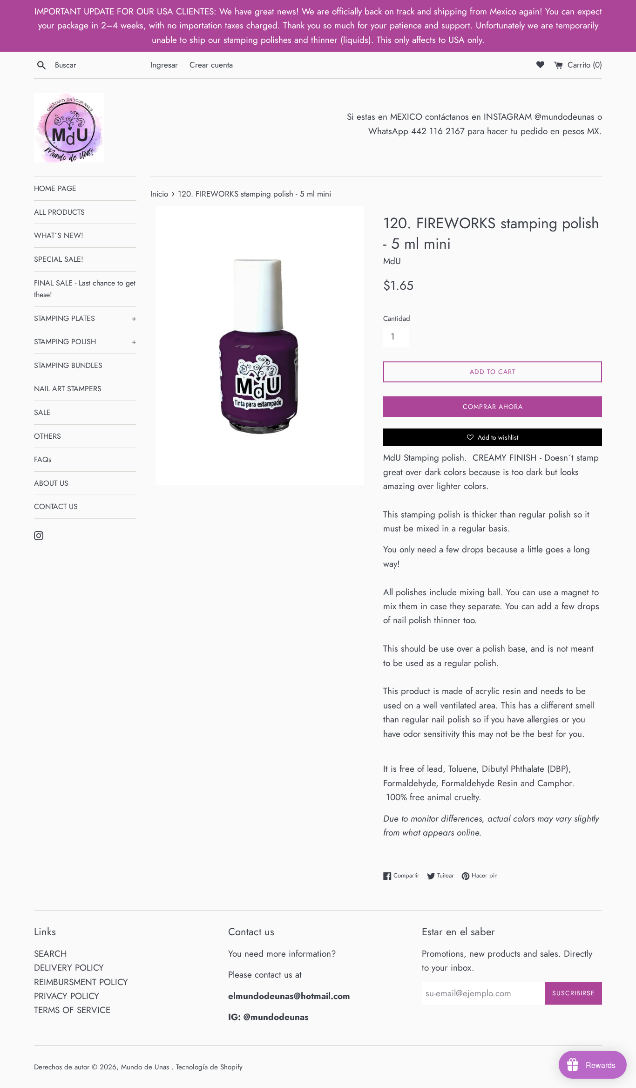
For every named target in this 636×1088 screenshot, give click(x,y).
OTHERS (47, 436)
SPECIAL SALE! (58, 259)
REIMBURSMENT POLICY (81, 982)
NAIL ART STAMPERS (67, 388)
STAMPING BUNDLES (68, 365)
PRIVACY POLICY (66, 996)
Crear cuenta (211, 64)
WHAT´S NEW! (58, 235)
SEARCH (50, 953)
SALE (42, 412)
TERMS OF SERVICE (72, 1010)
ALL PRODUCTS (59, 212)
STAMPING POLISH (85, 341)
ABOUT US (51, 483)
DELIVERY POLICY (69, 967)
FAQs (42, 459)
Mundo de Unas (146, 1067)
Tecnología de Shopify (209, 1067)
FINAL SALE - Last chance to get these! (84, 289)
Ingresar (164, 64)
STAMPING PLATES (85, 318)
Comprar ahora (493, 406)
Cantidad (396, 318)
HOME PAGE (55, 188)
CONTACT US (56, 506)
